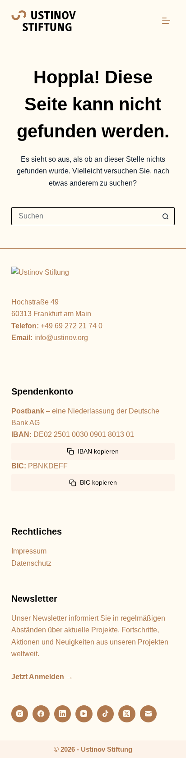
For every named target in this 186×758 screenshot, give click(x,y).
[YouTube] (84, 713)
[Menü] (166, 20)
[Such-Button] (166, 216)
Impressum (28, 551)
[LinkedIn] (62, 713)
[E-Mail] (148, 713)
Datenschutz (31, 563)
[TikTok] (105, 713)
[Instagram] (19, 713)
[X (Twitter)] (126, 713)
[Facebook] (41, 713)
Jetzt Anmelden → (42, 677)
